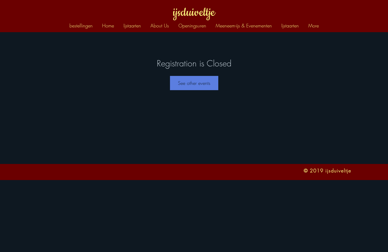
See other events (194, 83)
